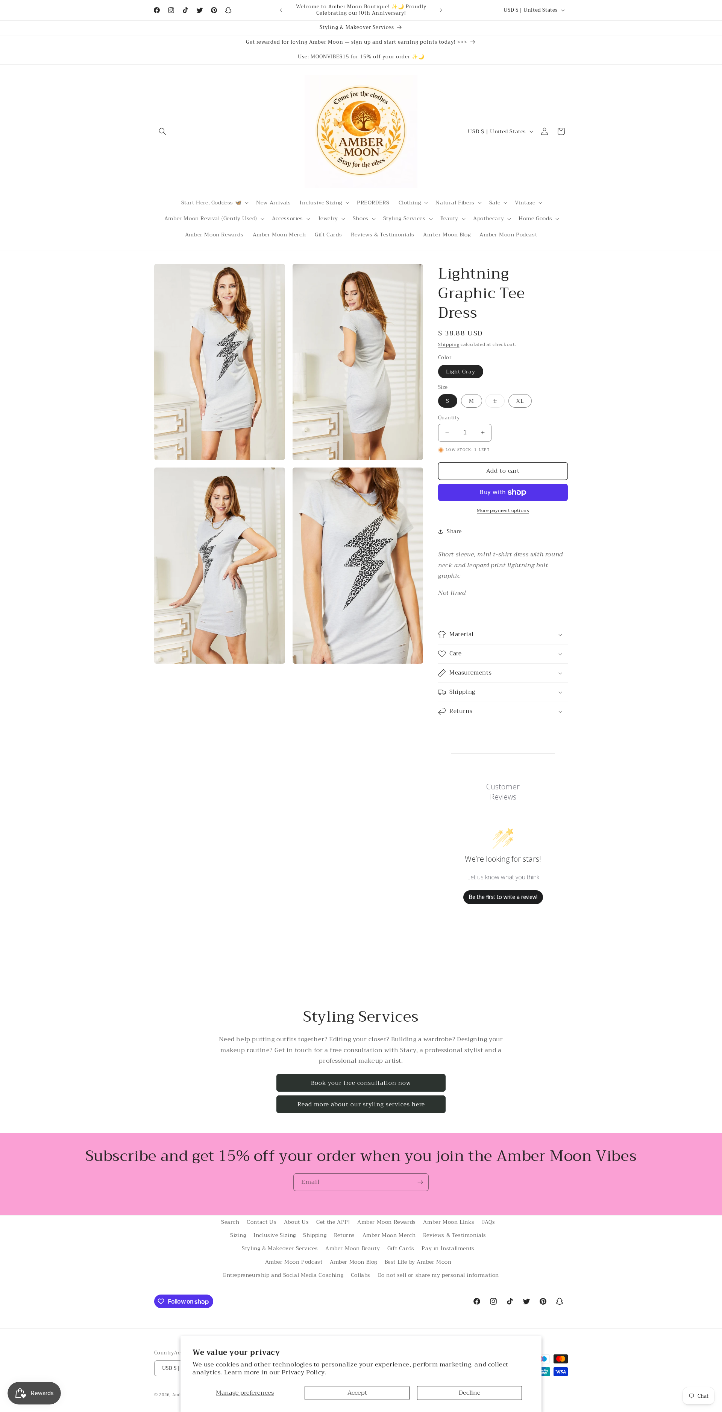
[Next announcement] (441, 10)
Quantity (449, 418)
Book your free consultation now (361, 1083)
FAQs (488, 1221)
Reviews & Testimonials (454, 1235)
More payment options (503, 510)
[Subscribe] (420, 1182)
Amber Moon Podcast (294, 1261)
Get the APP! (333, 1221)
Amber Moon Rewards (386, 1221)
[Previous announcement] (281, 10)
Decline (470, 1393)
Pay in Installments (448, 1248)
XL (520, 400)
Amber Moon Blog (353, 1261)
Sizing (238, 1235)
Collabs (360, 1274)
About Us (296, 1221)
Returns (344, 1235)
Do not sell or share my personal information (438, 1274)
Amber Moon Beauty (352, 1248)
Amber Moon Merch (389, 1235)
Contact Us (261, 1221)
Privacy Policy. (304, 1372)
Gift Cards (400, 1248)
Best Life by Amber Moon (418, 1261)
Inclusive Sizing (274, 1235)
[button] (162, 131)
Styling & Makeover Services (280, 1248)
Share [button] (454, 531)
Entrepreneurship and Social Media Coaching (283, 1274)
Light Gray (460, 371)
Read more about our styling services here (361, 1104)
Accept (357, 1393)
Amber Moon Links (449, 1221)
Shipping (449, 344)
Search (230, 1221)
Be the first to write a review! (503, 896)
